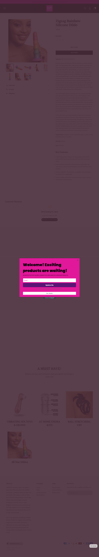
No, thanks (49, 293)
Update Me (49, 285)
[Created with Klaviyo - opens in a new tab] (49, 298)
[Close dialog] (77, 260)
